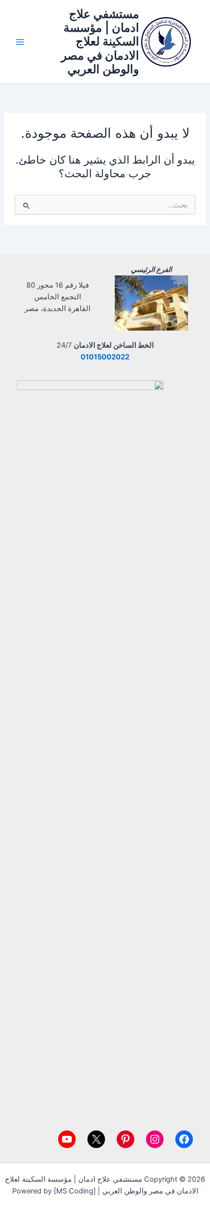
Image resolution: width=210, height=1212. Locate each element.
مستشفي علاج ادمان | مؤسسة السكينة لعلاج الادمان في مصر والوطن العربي (100, 42)
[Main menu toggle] (20, 42)
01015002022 (105, 357)
